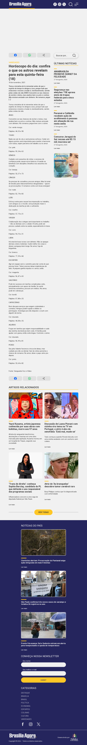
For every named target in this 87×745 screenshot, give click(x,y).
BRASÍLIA (25, 696)
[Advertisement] (43, 31)
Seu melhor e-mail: (30, 670)
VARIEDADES (26, 719)
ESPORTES (25, 709)
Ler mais (57, 83)
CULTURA (25, 716)
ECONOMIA (25, 706)
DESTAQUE (25, 693)
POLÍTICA (25, 703)
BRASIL (24, 699)
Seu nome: (27, 661)
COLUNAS (25, 713)
